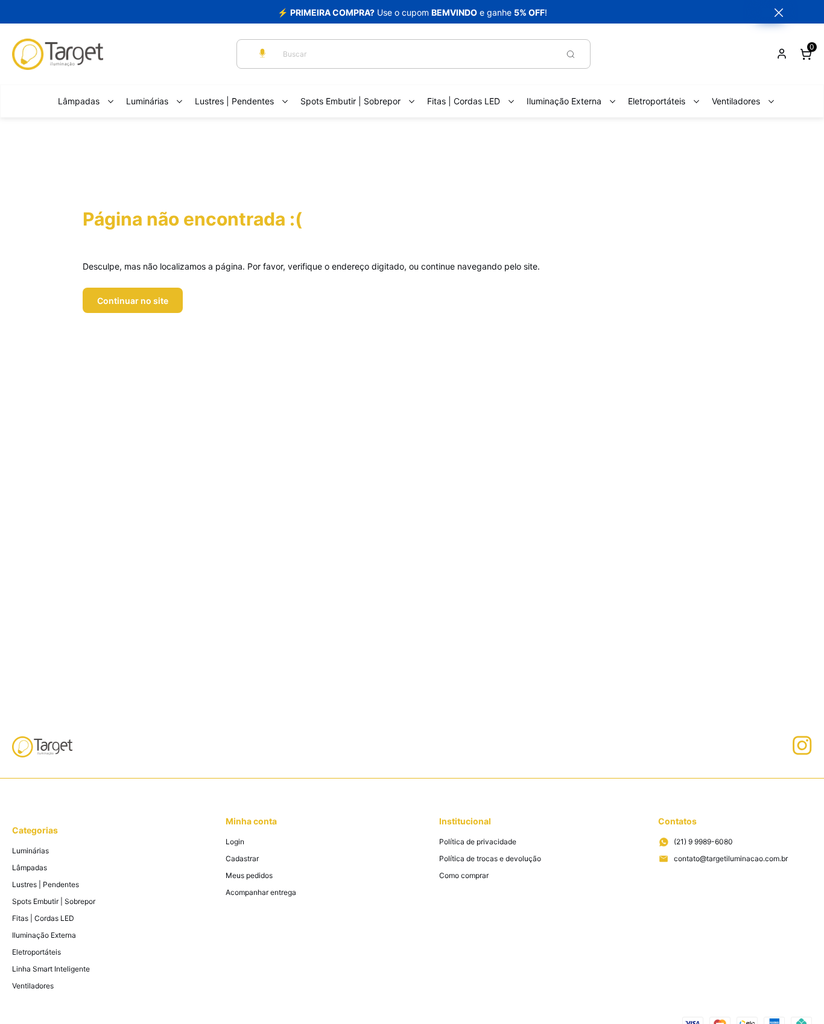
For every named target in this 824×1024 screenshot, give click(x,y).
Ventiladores (736, 101)
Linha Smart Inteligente (51, 968)
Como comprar (464, 875)
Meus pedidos (249, 875)
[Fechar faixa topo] (772, 12)
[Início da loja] (57, 54)
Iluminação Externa (564, 101)
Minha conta (251, 821)
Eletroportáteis (656, 101)
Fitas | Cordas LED (463, 101)
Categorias (35, 830)
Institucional (465, 821)
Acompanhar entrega (261, 892)
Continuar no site (132, 301)
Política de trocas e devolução (490, 858)
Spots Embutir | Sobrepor (350, 101)
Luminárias (147, 101)
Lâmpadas (79, 101)
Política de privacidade (477, 841)
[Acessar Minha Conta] (782, 57)
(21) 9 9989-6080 (703, 841)
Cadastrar (242, 858)
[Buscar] (570, 54)
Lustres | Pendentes (234, 101)
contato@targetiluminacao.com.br (731, 858)
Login (235, 841)
